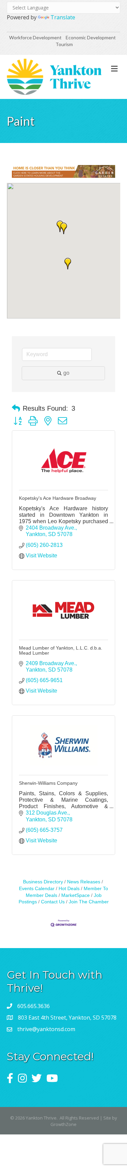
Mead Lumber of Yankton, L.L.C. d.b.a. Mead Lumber (60, 650)
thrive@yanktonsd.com (46, 1029)
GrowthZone (63, 1124)
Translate (62, 17)
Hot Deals (69, 888)
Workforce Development (35, 37)
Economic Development (91, 37)
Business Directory (43, 881)
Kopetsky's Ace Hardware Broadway (57, 498)
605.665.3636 (33, 1006)
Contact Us (53, 901)
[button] (68, 263)
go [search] (66, 373)
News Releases (83, 881)
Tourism (64, 44)
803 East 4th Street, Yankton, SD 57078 (67, 1017)
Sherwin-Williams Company (48, 783)
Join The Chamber (89, 901)
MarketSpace (75, 895)
